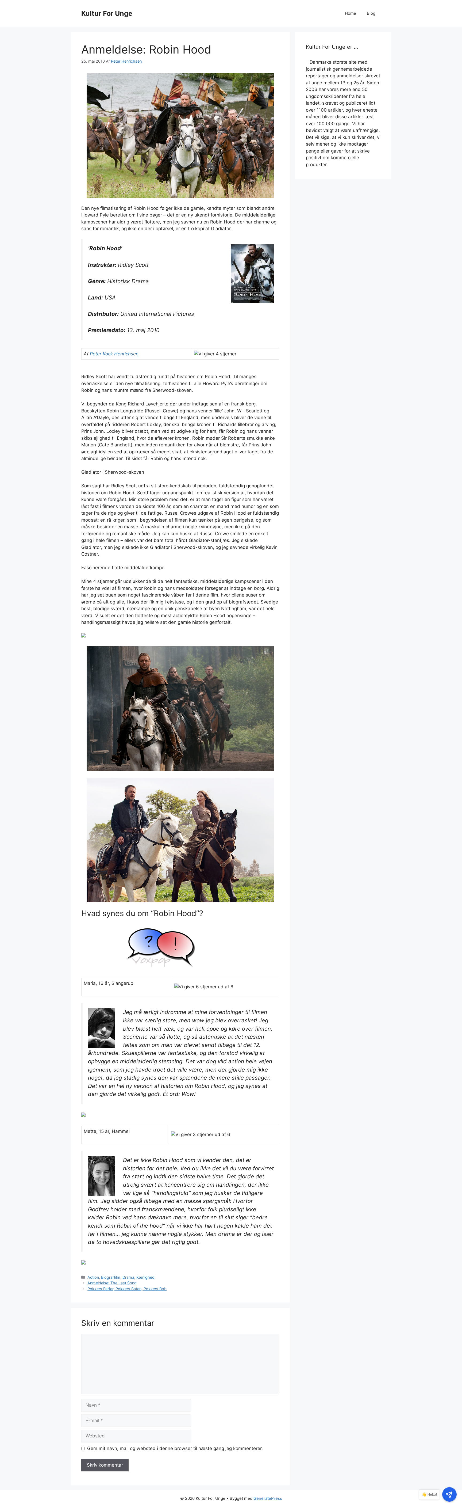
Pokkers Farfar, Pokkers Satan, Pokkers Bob (127, 1288)
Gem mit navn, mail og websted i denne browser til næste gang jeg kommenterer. (175, 1448)
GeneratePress (267, 1498)
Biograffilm (110, 1277)
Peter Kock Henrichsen (114, 353)
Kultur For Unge (106, 13)
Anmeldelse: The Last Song (112, 1283)
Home (350, 13)
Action (93, 1277)
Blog (371, 13)
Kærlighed (145, 1277)
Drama (128, 1277)
